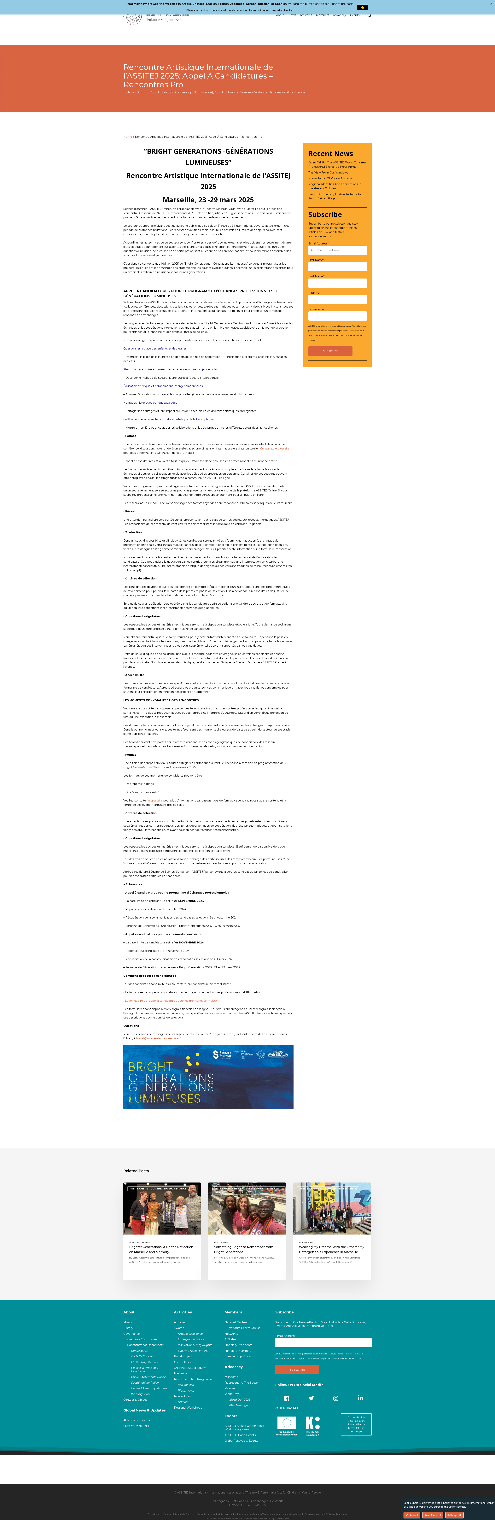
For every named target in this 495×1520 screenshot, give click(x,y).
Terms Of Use (356, 1427)
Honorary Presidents (238, 1345)
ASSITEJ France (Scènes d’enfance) (241, 92)
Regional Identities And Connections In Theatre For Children (334, 186)
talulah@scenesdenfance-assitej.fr (159, 1038)
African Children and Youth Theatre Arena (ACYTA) (245, 1190)
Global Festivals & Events (241, 1440)
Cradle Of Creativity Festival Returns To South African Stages (334, 196)
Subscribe (284, 1312)
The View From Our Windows (328, 172)
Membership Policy (238, 1356)
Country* (314, 293)
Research (231, 1388)
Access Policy (356, 1417)
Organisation (317, 309)
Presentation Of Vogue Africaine (330, 178)
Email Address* (318, 243)
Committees (182, 1362)
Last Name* (316, 276)
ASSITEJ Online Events (240, 1435)
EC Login (356, 1431)
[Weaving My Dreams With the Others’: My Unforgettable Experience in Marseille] (332, 1231)
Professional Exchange (287, 92)
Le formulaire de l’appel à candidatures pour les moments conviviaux (171, 1000)
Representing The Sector (242, 1382)
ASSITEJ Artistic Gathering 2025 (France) (181, 92)
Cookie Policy (356, 1420)
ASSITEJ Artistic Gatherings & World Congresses (244, 1427)
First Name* (316, 260)
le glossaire (155, 800)
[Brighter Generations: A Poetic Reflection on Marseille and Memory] (162, 1231)
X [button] (491, 4)
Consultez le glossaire (274, 448)
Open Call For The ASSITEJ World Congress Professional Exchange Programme (337, 164)
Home (127, 136)
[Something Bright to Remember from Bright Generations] (247, 1231)
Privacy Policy (356, 1424)
